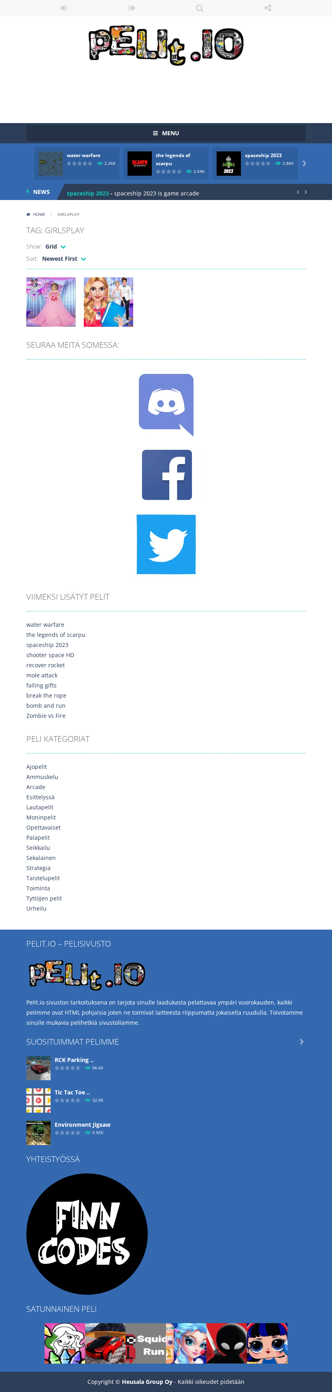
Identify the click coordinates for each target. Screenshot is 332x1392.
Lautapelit (39, 807)
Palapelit (38, 837)
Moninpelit (41, 817)
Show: (33, 246)
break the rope (46, 695)
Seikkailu (38, 847)
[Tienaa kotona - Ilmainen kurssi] (87, 1233)
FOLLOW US (268, 8)
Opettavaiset (43, 827)
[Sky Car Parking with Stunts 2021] (105, 1343)
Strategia (38, 868)
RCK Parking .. (74, 1060)
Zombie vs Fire (46, 715)
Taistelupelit (43, 878)
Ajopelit (36, 766)
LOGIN (64, 8)
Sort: (32, 258)
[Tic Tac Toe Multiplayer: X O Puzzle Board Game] (38, 1100)
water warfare (83, 155)
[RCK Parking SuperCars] (38, 1067)
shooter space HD (50, 655)
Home (39, 214)
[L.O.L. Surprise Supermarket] (267, 1343)
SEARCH (200, 8)
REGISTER (132, 8)
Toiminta (38, 888)
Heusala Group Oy (147, 1382)
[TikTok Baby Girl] (186, 1343)
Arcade (35, 787)
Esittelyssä (40, 797)
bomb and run (46, 705)
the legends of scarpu (55, 635)
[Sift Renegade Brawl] (226, 1343)
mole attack (41, 675)
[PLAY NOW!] (50, 163)
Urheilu (36, 908)
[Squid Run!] (146, 1343)
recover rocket (45, 665)
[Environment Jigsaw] (38, 1132)
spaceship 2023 (263, 155)
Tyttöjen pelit (44, 898)
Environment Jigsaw (83, 1124)
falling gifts (41, 685)
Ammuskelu (42, 777)
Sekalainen (41, 858)
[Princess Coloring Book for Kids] (65, 1343)
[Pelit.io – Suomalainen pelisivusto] (166, 43)
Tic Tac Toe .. (72, 1092)
